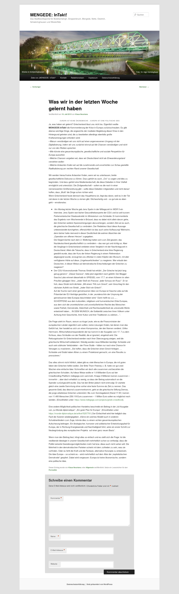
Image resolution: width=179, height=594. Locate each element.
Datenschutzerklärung (111, 77)
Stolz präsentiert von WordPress (99, 584)
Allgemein (90, 467)
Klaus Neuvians (81, 114)
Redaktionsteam (77, 77)
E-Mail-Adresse (58, 550)
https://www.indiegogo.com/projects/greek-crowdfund (99, 399)
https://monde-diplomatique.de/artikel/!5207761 (70, 413)
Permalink (53, 470)
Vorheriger (35, 87)
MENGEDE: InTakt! (48, 15)
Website (54, 563)
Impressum (93, 77)
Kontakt (63, 77)
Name (55, 536)
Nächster (144, 87)
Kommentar (56, 498)
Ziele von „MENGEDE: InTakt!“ (43, 77)
